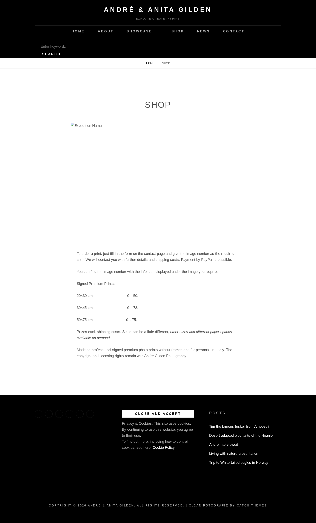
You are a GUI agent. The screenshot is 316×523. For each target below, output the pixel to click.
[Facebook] (38, 414)
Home (78, 31)
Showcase (139, 31)
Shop (178, 31)
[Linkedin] (69, 414)
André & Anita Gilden (158, 9)
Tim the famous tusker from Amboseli (239, 426)
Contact (233, 31)
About (106, 31)
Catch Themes (252, 505)
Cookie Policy (164, 447)
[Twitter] (80, 414)
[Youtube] (59, 414)
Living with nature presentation (233, 454)
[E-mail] (90, 414)
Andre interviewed (223, 444)
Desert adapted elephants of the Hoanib (241, 435)
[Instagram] (49, 414)
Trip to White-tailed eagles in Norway (238, 463)
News (203, 31)
